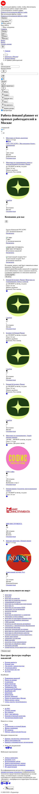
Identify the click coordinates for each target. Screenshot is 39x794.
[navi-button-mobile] (3, 46)
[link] (4, 36)
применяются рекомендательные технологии (17, 771)
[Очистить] (3, 71)
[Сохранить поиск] (3, 76)
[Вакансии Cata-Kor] (21, 187)
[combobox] (10, 67)
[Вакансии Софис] (21, 458)
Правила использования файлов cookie (14, 16)
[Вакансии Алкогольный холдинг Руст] (21, 558)
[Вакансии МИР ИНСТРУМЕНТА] (21, 510)
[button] (3, 40)
